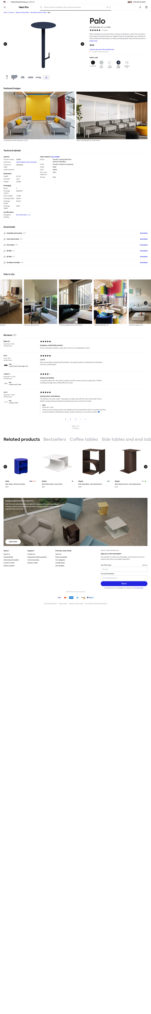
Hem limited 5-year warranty (26, 162)
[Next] (82, 44)
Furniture (11, 12)
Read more (93, 41)
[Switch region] (6, 2)
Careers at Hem (9, 563)
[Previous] (5, 44)
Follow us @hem (9, 566)
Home (5, 12)
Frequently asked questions (37, 557)
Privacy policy (139, 588)
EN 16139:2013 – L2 (23, 215)
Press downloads (61, 557)
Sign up (25, 2)
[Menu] (5, 7)
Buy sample (55, 157)
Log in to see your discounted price (102, 49)
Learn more (13, 542)
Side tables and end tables (38, 12)
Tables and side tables (22, 12)
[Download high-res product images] (46, 77)
